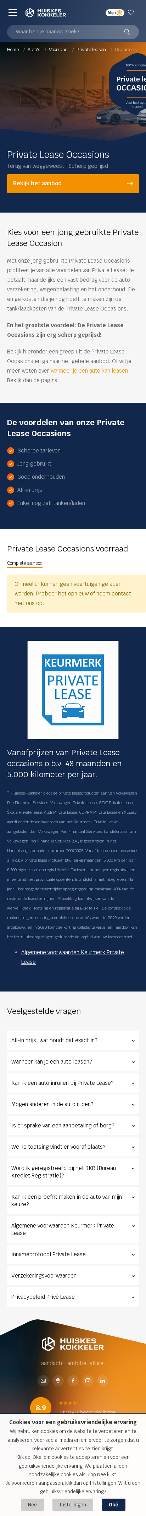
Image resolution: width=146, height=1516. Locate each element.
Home (13, 49)
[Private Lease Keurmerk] (73, 690)
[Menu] (12, 12)
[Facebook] (73, 1381)
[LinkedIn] (102, 1381)
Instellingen (73, 1504)
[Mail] (43, 1381)
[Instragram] (88, 1381)
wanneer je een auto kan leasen (89, 370)
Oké (113, 1504)
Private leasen (92, 49)
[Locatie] (58, 1381)
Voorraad (59, 49)
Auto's (34, 49)
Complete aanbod (25, 563)
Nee (32, 1504)
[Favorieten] (131, 12)
